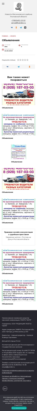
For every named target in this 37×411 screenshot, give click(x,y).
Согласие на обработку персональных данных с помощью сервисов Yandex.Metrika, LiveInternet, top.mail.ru (16, 378)
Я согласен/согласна (19, 408)
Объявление (7, 108)
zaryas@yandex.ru (18, 23)
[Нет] (35, 403)
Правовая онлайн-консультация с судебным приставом (18, 233)
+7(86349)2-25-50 (18, 20)
